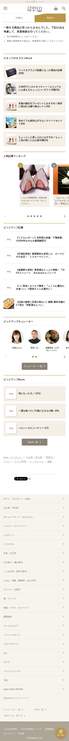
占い (6, 653)
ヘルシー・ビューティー (15, 526)
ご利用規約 (49, 729)
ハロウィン (9, 535)
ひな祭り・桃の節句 (13, 562)
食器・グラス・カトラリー (16, 607)
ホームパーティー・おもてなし (18, 517)
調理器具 (8, 616)
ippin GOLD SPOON (13, 689)
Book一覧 (39, 709)
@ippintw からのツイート (17, 698)
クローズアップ (11, 644)
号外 (6, 680)
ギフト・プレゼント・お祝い (17, 499)
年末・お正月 (10, 553)
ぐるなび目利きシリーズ (30, 729)
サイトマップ (9, 733)
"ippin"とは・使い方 (13, 715)
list (29, 478)
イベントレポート (12, 635)
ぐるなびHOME (10, 729)
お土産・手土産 (11, 508)
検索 (63, 8)
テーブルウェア (11, 626)
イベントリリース (12, 671)
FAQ (20, 733)
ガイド (7, 662)
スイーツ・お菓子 (12, 589)
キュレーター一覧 (12, 709)
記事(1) (19, 18)
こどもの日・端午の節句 (15, 571)
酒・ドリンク (10, 598)
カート (55, 8)
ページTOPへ (34, 470)
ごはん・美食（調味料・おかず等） (21, 580)
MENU (5, 8)
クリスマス (9, 544)
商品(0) (50, 18)
